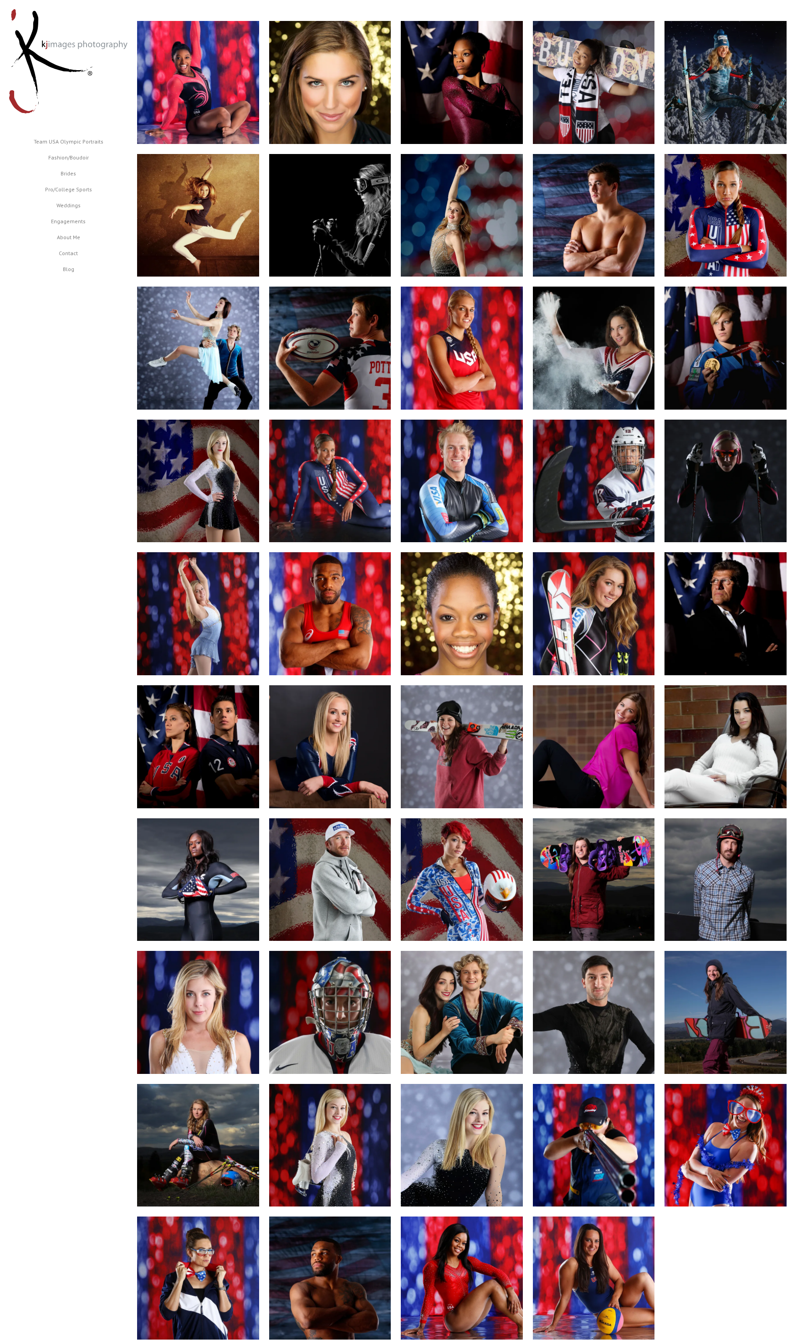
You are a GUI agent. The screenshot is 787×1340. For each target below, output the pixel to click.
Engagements (68, 221)
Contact (68, 253)
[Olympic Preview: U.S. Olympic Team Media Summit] (461, 215)
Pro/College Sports (68, 189)
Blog (68, 269)
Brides (68, 173)
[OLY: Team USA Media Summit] (461, 614)
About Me (68, 237)
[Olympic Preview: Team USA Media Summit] (198, 82)
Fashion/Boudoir (68, 157)
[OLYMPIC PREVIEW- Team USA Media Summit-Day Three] (330, 82)
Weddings (68, 205)
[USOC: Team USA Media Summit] (198, 348)
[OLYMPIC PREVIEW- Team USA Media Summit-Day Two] (330, 747)
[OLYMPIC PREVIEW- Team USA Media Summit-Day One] (198, 747)
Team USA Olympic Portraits (68, 141)
